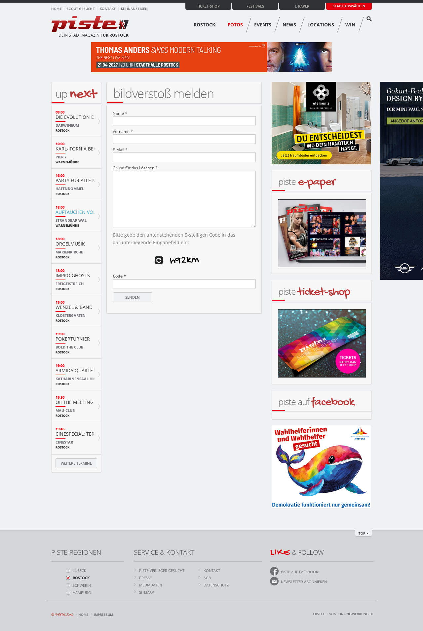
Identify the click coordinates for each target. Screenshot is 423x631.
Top (362, 533)
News (289, 24)
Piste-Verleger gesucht (161, 570)
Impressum (103, 614)
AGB (207, 577)
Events (262, 24)
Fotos (235, 24)
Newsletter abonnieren (304, 581)
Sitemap (146, 592)
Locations (320, 24)
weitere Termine (76, 463)
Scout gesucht (81, 8)
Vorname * (123, 132)
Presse (145, 577)
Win (350, 24)
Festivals (255, 6)
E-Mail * (120, 150)
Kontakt (108, 8)
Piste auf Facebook (299, 571)
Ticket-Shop (208, 6)
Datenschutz (216, 584)
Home (56, 8)
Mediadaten (150, 584)
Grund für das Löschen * (135, 168)
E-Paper (302, 6)
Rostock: (205, 24)
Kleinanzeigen (134, 8)
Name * (120, 114)
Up (76, 93)
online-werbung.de (356, 614)
